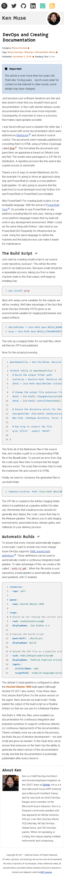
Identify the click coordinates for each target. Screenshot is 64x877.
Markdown (22, 135)
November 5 (19, 56)
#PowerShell (41, 52)
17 (7, 431)
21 (7, 673)
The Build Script (17, 253)
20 (7, 668)
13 (7, 414)
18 (7, 435)
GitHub (46, 784)
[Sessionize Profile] (41, 5)
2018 (28, 56)
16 (7, 426)
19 (7, 439)
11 (7, 405)
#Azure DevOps (19, 48)
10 (7, 401)
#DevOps (29, 52)
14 (7, 418)
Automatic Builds (18, 536)
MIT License (46, 872)
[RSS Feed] (51, 5)
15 (7, 422)
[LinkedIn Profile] (32, 5)
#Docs (52, 52)
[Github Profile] (22, 5)
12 (7, 409)
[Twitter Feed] (14, 5)
